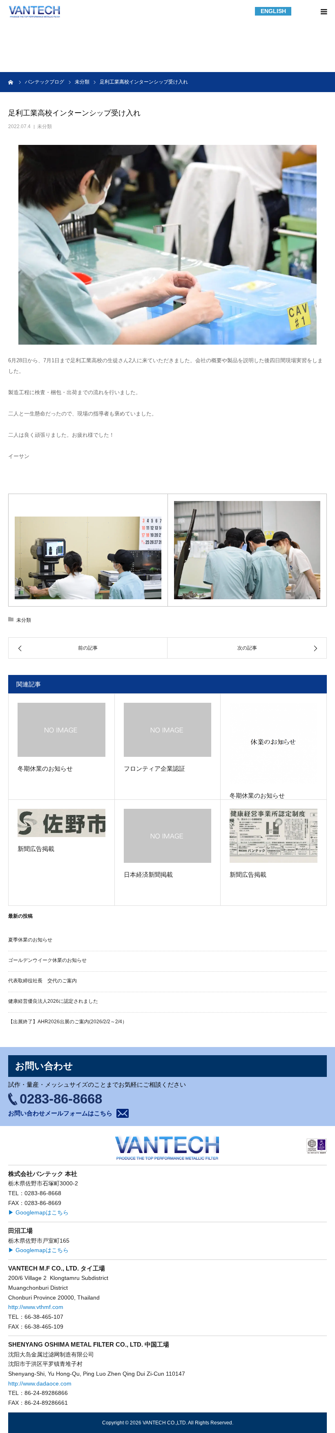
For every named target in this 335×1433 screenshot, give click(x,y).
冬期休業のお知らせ (45, 768)
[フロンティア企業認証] (168, 730)
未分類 (44, 126)
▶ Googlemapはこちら (38, 1213)
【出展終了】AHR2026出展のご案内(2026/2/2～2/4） (67, 1022)
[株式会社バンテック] (35, 11)
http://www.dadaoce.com (39, 1384)
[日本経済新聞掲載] (168, 836)
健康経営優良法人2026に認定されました (53, 1001)
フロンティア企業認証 (154, 768)
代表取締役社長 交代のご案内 (42, 981)
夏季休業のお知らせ (30, 940)
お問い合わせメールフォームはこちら (60, 1113)
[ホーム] (11, 82)
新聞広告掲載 (36, 848)
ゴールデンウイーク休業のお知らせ (47, 960)
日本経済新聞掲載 (148, 874)
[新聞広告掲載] (61, 823)
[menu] (323, 11)
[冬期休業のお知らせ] (61, 730)
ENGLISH (273, 11)
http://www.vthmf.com (35, 1307)
